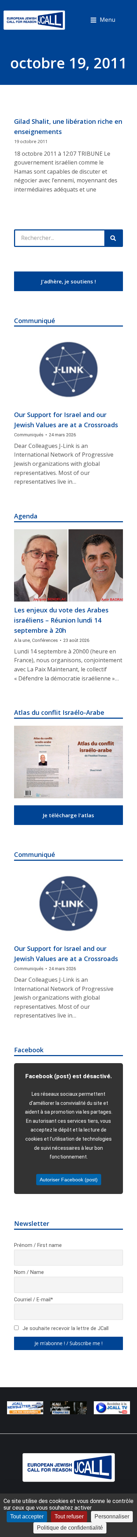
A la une (22, 640)
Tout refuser (69, 1516)
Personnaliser (111, 1516)
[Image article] (68, 370)
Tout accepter (27, 1516)
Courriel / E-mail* (33, 1300)
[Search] (113, 238)
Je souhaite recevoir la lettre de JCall (65, 1328)
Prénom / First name (38, 1245)
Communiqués (29, 434)
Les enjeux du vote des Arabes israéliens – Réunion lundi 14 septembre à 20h (61, 620)
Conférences (45, 640)
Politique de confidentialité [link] (70, 1528)
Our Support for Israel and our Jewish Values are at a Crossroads (66, 419)
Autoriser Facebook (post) (69, 1179)
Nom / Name (29, 1272)
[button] (102, 20)
